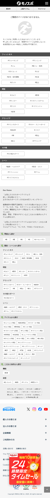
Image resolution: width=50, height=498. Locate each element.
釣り (13, 141)
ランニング (37, 60)
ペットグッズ (26, 358)
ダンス (13, 82)
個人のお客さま (10, 419)
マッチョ (25, 382)
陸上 (37, 82)
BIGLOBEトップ (9, 475)
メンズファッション (25, 342)
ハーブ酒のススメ (18, 397)
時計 (14, 350)
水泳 (37, 77)
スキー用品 (21, 338)
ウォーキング (13, 60)
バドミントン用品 (37, 330)
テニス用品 (25, 330)
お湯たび (37, 389)
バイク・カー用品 (34, 323)
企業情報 (7, 432)
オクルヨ (29, 389)
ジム (13, 66)
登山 (37, 135)
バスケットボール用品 (11, 330)
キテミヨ (25, 392)
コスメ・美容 (31, 354)
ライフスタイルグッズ (11, 358)
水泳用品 (16, 334)
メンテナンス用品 (10, 342)
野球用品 (17, 327)
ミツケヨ (28, 395)
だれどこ (21, 389)
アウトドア (37, 141)
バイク (37, 130)
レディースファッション (12, 346)
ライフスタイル (13, 178)
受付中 (8, 9)
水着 (29, 350)
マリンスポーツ (13, 124)
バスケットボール (37, 101)
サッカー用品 (28, 327)
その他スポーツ (13, 154)
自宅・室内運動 (13, 77)
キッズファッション (29, 346)
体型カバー (35, 382)
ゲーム (37, 172)
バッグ (41, 346)
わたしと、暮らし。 (13, 392)
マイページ (41, 9)
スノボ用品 (31, 338)
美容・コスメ (37, 167)
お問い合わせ (8, 448)
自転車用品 (22, 323)
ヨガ (37, 71)
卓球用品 (7, 334)
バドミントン (37, 106)
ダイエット (13, 71)
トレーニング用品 (10, 323)
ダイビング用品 (9, 338)
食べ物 (21, 354)
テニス (13, 106)
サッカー (13, 101)
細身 (17, 382)
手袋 (22, 350)
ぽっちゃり (8, 382)
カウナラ (20, 395)
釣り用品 (41, 338)
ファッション (13, 172)
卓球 (13, 112)
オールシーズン (40, 239)
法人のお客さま (10, 426)
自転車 (13, 130)
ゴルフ (13, 95)
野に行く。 (11, 395)
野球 (37, 95)
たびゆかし (36, 395)
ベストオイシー (36, 392)
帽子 (6, 350)
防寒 (6, 373)
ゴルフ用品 (8, 327)
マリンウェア (39, 350)
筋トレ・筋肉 (37, 66)
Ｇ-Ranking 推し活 (32, 397)
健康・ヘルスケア (13, 167)
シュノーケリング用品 (29, 334)
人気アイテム (25, 9)
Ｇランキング (11, 389)
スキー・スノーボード (37, 124)
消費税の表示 (21, 448)
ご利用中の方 (9, 439)
